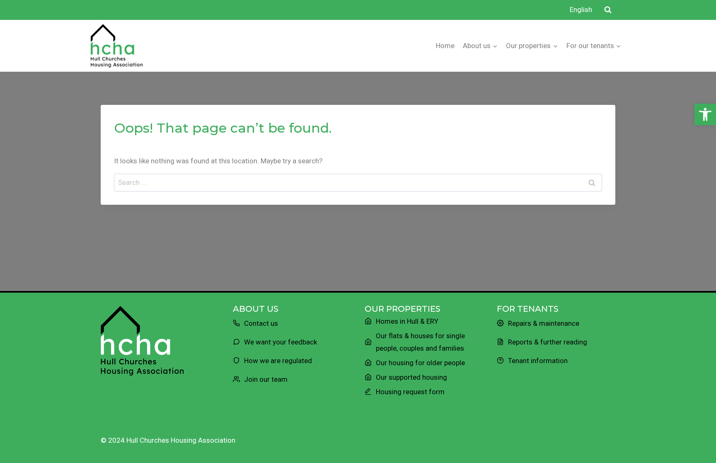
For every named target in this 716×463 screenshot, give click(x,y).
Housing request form (410, 392)
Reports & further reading (547, 342)
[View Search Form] (607, 9)
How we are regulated (278, 360)
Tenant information (538, 360)
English (581, 9)
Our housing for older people (420, 363)
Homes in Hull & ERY (407, 321)
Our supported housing (411, 377)
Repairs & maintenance (543, 323)
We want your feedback (280, 342)
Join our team (266, 379)
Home (445, 45)
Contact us (261, 323)
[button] (705, 114)
